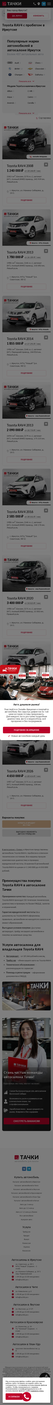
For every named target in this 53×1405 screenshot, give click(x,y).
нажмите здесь (37, 1391)
